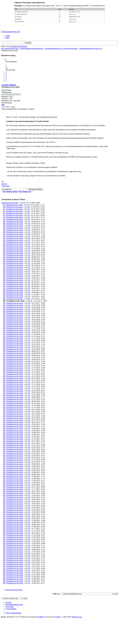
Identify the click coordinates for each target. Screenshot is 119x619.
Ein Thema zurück (10, 192)
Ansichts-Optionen (9, 85)
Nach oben (10, 607)
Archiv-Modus (11, 609)
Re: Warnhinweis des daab (13, 205)
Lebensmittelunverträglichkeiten (31, 48)
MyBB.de (41, 617)
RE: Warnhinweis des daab (13, 221)
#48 (3, 105)
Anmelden (14, 46)
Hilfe (7, 38)
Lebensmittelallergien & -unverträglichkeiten (61, 48)
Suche (8, 36)
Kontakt (9, 602)
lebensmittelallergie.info (9, 48)
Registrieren (22, 46)
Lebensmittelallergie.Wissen (89, 48)
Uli (24, 203)
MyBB (57, 617)
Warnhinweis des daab (10, 203)
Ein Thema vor (25, 192)
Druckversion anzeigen (14, 590)
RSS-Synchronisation (13, 613)
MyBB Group (77, 617)
